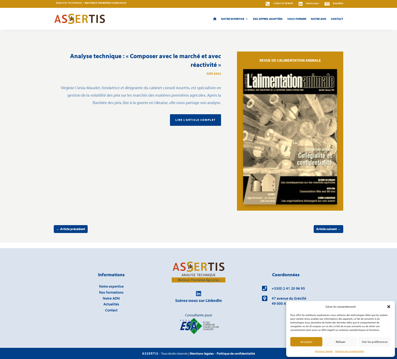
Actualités (111, 304)
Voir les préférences (375, 342)
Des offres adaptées (268, 19)
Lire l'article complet (195, 120)
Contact (337, 19)
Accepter (306, 342)
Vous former (296, 19)
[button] (389, 307)
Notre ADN (318, 19)
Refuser (341, 342)
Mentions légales (324, 351)
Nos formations (111, 292)
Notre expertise (111, 286)
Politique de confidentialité (349, 351)
